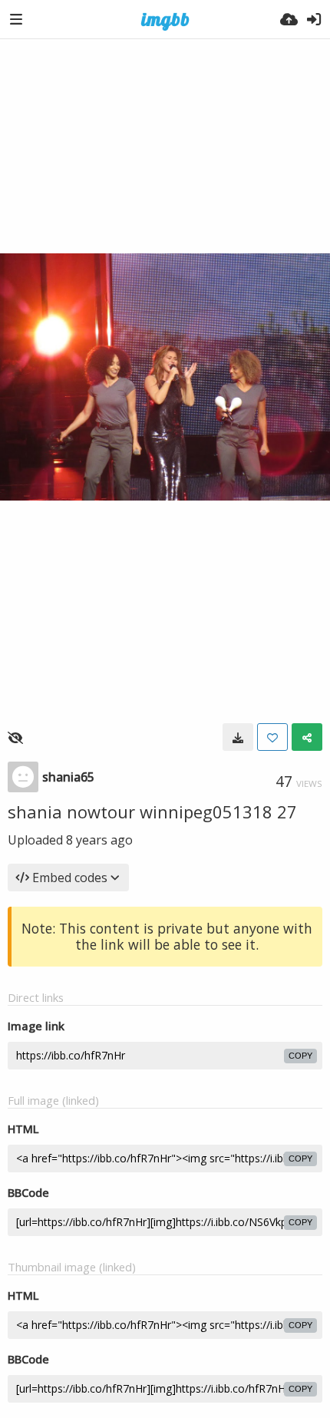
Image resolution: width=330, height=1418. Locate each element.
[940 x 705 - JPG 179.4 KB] (238, 737)
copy (300, 1055)
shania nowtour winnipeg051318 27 (152, 811)
